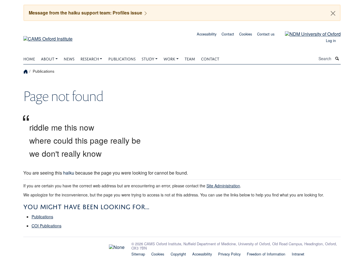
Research (89, 58)
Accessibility (206, 34)
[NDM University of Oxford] (308, 33)
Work (169, 58)
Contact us (265, 34)
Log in (331, 40)
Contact (228, 34)
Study (148, 58)
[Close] (333, 13)
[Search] (337, 59)
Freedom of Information (266, 254)
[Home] (26, 71)
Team (190, 58)
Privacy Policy (229, 254)
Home (29, 58)
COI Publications (46, 226)
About (47, 58)
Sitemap (138, 254)
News (69, 58)
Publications (122, 58)
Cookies (245, 34)
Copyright (178, 254)
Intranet (298, 254)
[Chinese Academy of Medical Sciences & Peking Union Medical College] (74, 246)
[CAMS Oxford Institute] (48, 36)
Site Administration (223, 185)
